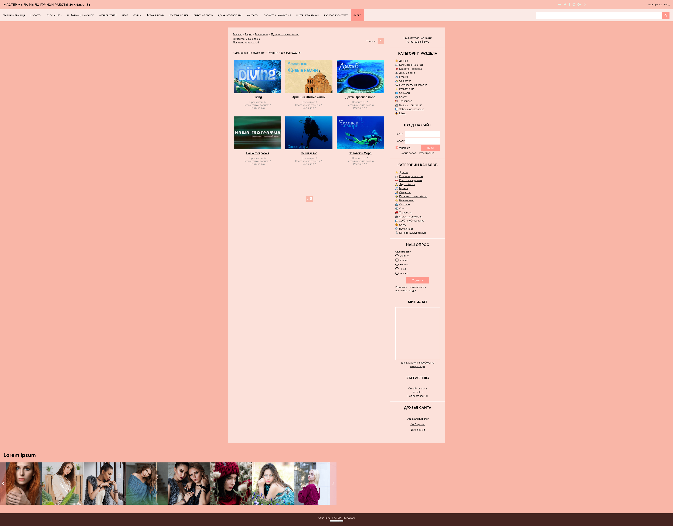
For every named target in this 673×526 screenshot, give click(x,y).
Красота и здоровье (410, 68)
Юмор (402, 113)
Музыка (403, 76)
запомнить (405, 148)
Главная (237, 34)
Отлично (404, 255)
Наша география (257, 153)
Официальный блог (418, 418)
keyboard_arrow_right (333, 483)
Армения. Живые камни (308, 97)
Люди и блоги (407, 72)
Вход (666, 5)
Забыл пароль (409, 153)
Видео (248, 34)
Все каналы (261, 34)
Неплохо (404, 264)
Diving (257, 97)
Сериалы (404, 93)
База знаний (418, 429)
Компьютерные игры (411, 64)
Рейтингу (273, 52)
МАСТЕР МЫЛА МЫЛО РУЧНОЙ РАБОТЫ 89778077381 (47, 4)
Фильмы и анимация (410, 105)
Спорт (403, 97)
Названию (258, 52)
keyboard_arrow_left (3, 483)
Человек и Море (360, 153)
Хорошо (404, 260)
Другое (403, 60)
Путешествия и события (285, 34)
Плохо (403, 268)
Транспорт (405, 101)
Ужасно (404, 273)
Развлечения (406, 89)
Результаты (401, 287)
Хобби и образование (411, 109)
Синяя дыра (309, 153)
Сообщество (417, 424)
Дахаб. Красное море (360, 97)
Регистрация (655, 5)
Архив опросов (417, 287)
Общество (405, 80)
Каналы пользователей (412, 232)
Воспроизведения (290, 52)
